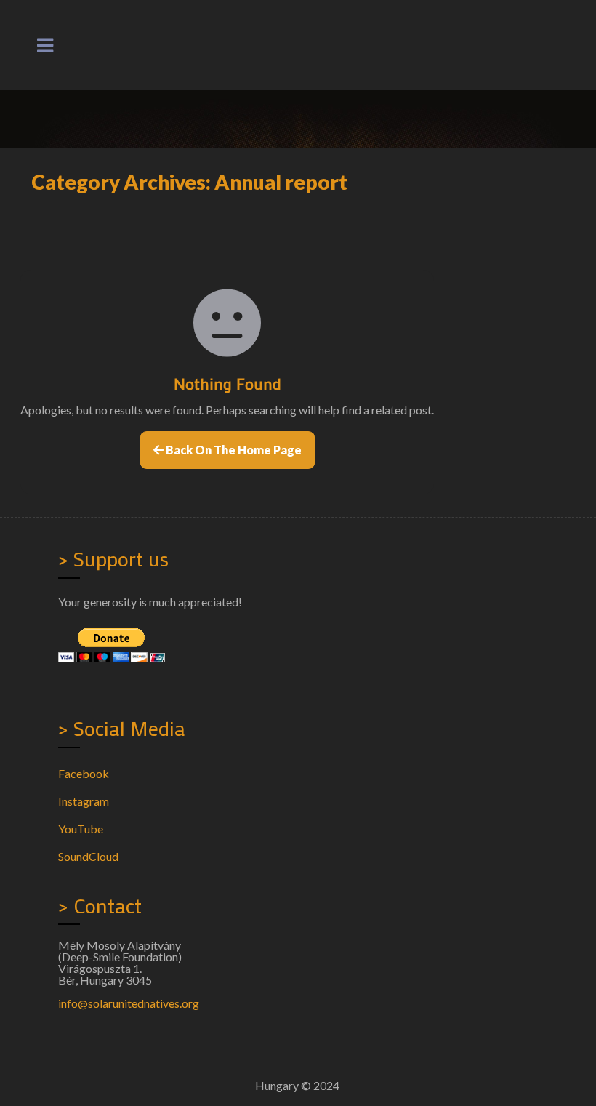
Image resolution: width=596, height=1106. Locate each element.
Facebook (83, 773)
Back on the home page (233, 450)
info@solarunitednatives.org (128, 1003)
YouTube (80, 828)
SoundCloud (88, 856)
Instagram (83, 801)
